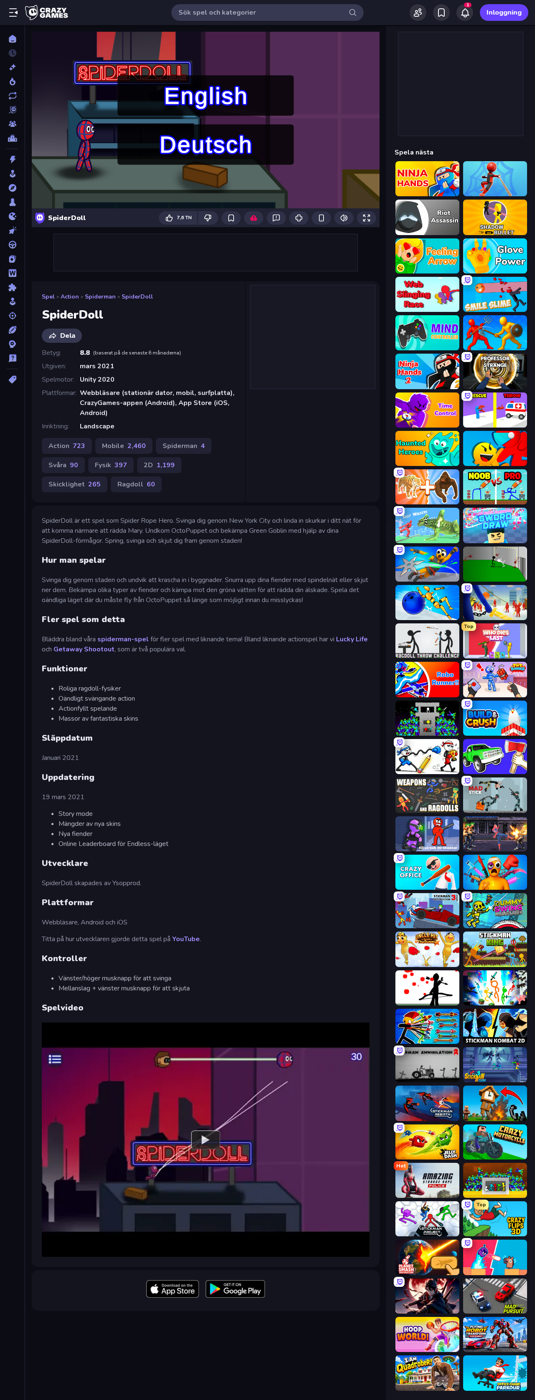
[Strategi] (12, 344)
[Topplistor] (12, 138)
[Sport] (12, 330)
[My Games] (441, 12)
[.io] (12, 216)
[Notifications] (464, 12)
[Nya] (12, 67)
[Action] (12, 159)
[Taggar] (12, 379)
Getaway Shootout (84, 649)
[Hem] (12, 39)
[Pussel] (12, 287)
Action (70, 297)
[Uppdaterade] (12, 96)
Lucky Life (352, 639)
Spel (48, 297)
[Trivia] (12, 358)
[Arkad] (12, 174)
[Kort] (12, 259)
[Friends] (418, 12)
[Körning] (12, 245)
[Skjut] (12, 316)
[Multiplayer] (12, 124)
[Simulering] (12, 301)
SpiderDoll (137, 297)
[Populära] (12, 81)
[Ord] (12, 273)
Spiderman (100, 297)
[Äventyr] (12, 188)
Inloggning (504, 12)
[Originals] (12, 110)
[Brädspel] (12, 202)
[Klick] (12, 230)
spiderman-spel (123, 639)
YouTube (186, 939)
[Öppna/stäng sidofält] (13, 13)
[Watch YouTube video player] (205, 1139)
